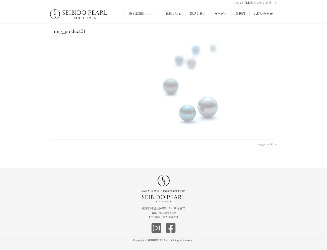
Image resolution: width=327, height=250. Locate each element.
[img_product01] (163, 86)
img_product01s (267, 144)
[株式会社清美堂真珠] (79, 17)
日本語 (248, 3)
